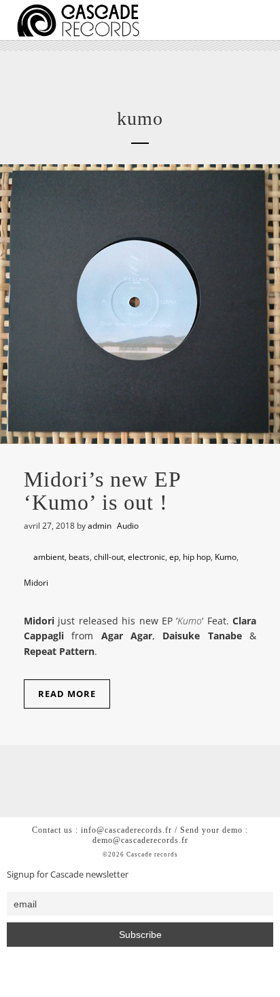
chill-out (109, 557)
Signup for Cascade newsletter (67, 874)
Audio (128, 525)
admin (99, 525)
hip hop (197, 557)
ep (174, 557)
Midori (36, 582)
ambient (49, 557)
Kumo (226, 557)
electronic (146, 557)
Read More (67, 694)
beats (79, 557)
